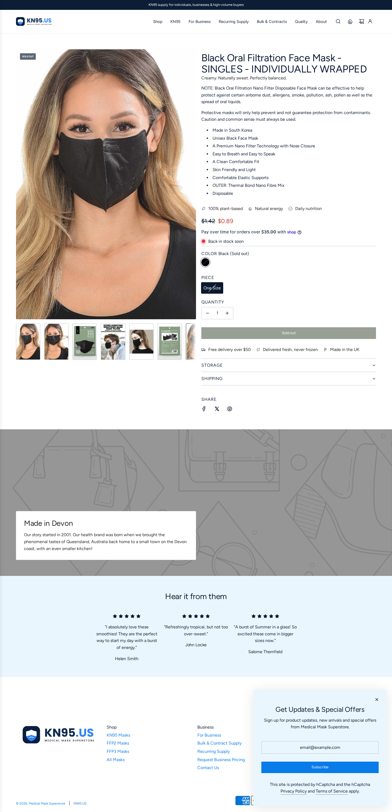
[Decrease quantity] (207, 313)
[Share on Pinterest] (229, 410)
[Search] (338, 21)
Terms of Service (332, 791)
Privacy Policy (294, 791)
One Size (212, 287)
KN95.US (80, 803)
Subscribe (320, 767)
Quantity (212, 302)
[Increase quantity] (227, 313)
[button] (20, 184)
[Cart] (361, 21)
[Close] (377, 699)
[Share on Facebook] (204, 410)
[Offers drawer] (350, 21)
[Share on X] (217, 410)
